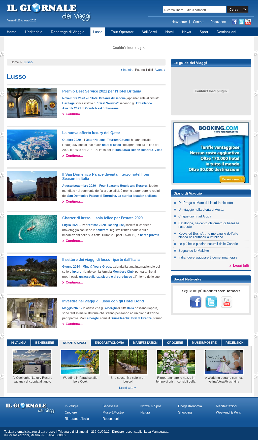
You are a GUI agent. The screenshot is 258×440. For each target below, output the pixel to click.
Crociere (71, 412)
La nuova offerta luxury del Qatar (91, 133)
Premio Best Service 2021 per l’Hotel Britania (101, 91)
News (186, 32)
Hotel (169, 32)
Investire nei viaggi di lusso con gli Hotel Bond (103, 301)
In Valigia (71, 406)
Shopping (185, 412)
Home (11, 32)
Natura (145, 412)
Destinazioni (226, 32)
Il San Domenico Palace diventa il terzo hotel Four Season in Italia (106, 176)
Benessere (110, 406)
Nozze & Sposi (151, 406)
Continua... (74, 114)
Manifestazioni (226, 406)
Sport (204, 32)
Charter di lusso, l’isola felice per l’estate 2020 (102, 218)
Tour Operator (122, 32)
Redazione (218, 22)
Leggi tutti (241, 265)
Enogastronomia (190, 406)
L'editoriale (33, 32)
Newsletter (179, 22)
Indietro (128, 70)
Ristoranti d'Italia (77, 419)
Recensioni (111, 419)
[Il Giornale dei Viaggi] (49, 22)
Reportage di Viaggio (67, 32)
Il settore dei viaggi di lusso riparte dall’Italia (101, 259)
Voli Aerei (149, 32)
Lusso (98, 32)
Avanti (159, 70)
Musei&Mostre (113, 412)
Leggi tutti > (127, 388)
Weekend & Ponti (228, 412)
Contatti (198, 22)
